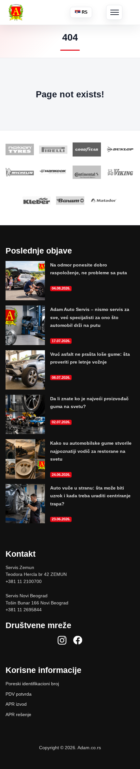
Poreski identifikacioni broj (32, 683)
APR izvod (16, 704)
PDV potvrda (19, 694)
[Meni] (114, 12)
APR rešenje (18, 714)
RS (84, 12)
